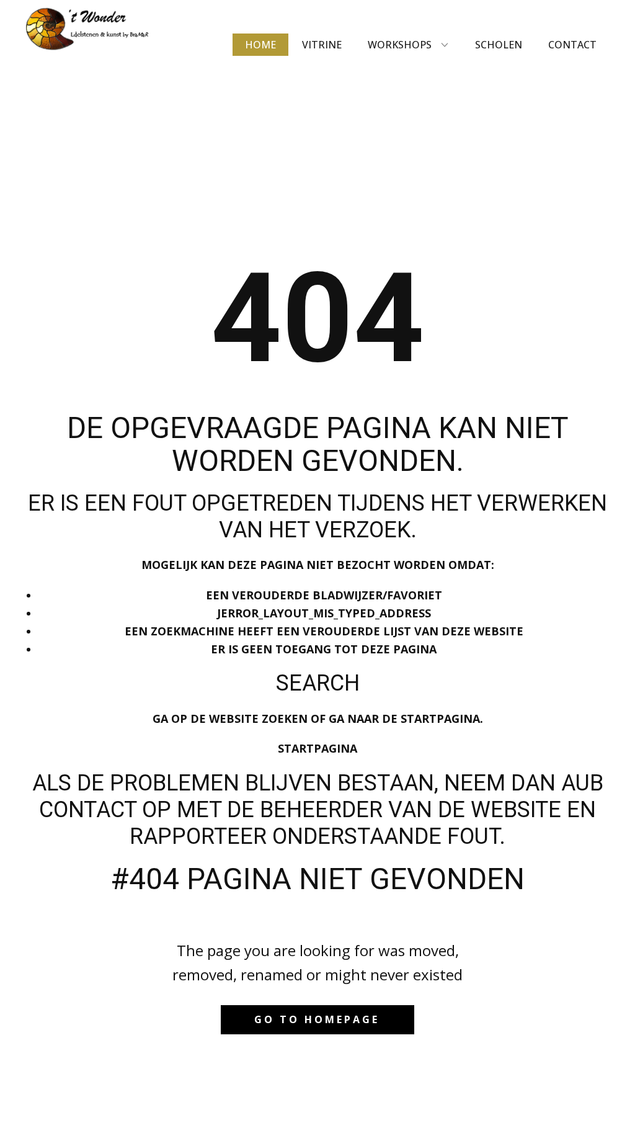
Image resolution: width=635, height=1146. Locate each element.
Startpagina (317, 748)
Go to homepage (317, 1019)
